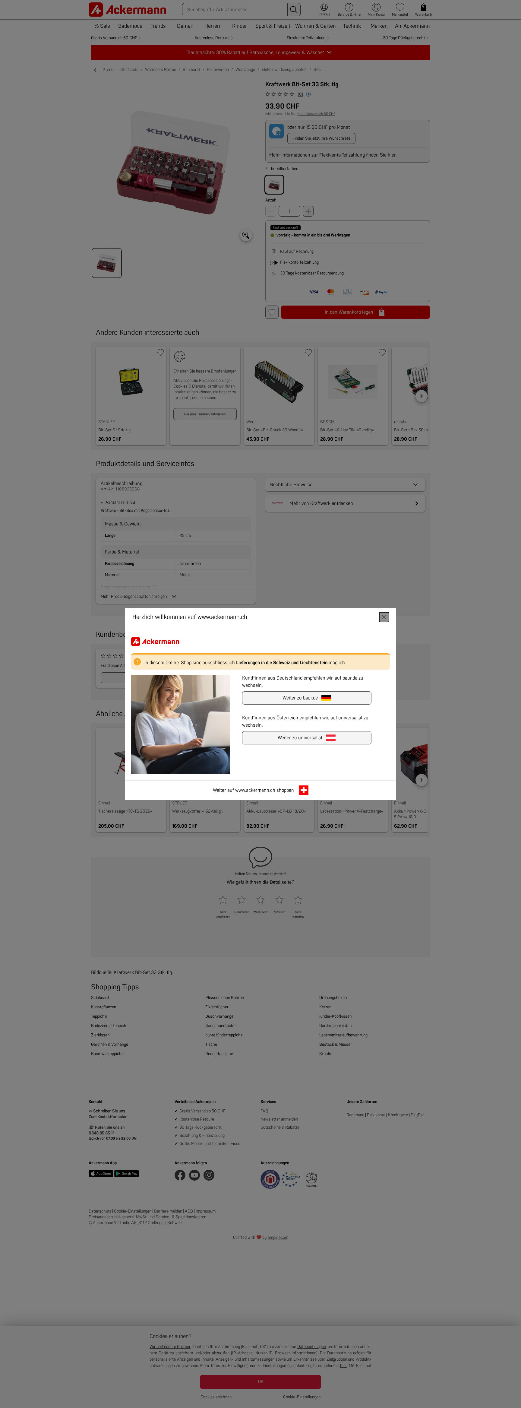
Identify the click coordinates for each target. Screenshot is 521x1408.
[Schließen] (384, 617)
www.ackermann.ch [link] (255, 790)
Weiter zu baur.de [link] (300, 698)
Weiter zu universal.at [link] (300, 738)
